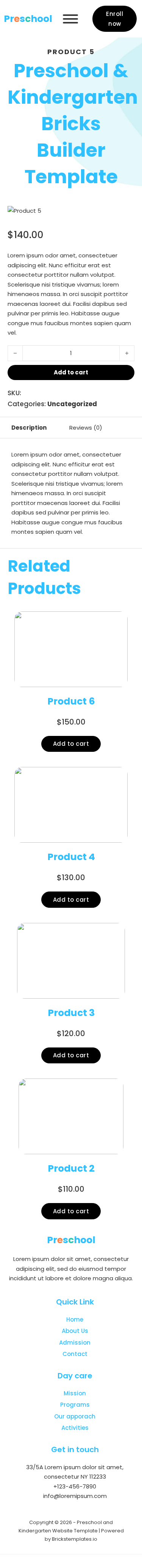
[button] (124, 215)
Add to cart (71, 744)
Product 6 (71, 701)
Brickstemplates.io (74, 1539)
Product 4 (71, 856)
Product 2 (71, 1168)
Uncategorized (72, 403)
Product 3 (71, 1012)
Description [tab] (29, 428)
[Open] (70, 18)
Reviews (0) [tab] (85, 428)
